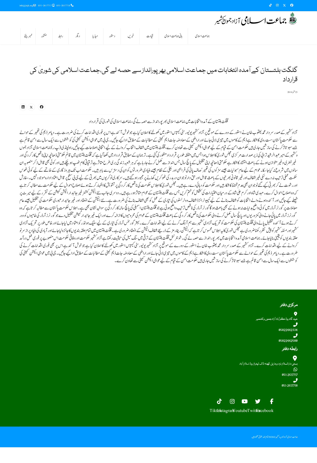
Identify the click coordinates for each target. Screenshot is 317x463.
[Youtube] (247, 397)
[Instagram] (277, 5)
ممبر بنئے (28, 36)
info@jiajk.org (26, 6)
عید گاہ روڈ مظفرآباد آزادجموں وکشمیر (277, 319)
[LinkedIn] (23, 107)
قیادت (149, 36)
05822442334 (288, 330)
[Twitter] (284, 5)
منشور (44, 36)
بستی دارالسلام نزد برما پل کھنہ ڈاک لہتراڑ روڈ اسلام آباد (268, 364)
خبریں (131, 36)
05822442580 (288, 340)
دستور (112, 36)
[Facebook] (291, 5)
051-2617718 (63, 6)
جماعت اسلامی (202, 36)
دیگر (77, 36)
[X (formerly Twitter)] (31, 107)
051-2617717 (45, 6)
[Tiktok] (221, 397)
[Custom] (272, 5)
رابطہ (60, 36)
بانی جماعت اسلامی (173, 36)
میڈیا (95, 36)
